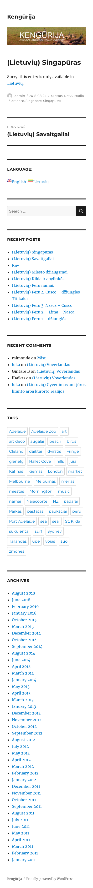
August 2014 (23, 653)
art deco (17, 101)
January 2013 (24, 706)
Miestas (56, 96)
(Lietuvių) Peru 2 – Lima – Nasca (43, 312)
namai (15, 501)
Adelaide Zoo (43, 431)
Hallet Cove (40, 461)
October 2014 (24, 639)
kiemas (35, 471)
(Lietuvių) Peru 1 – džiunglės (39, 318)
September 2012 (27, 733)
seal (56, 521)
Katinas (16, 471)
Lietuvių (15, 83)
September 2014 (27, 646)
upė (36, 541)
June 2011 (21, 826)
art (64, 431)
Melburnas (46, 481)
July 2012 (20, 746)
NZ (55, 501)
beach (55, 441)
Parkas (15, 511)
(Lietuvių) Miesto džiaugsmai (39, 272)
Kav (15, 265)
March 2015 (23, 626)
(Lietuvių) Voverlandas (48, 364)
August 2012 (23, 739)
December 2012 (26, 713)
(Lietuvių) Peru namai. (33, 285)
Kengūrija (21, 16)
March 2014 (23, 673)
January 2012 (24, 779)
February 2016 (25, 606)
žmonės (16, 551)
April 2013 (21, 693)
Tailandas (18, 541)
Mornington (41, 491)
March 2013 (23, 699)
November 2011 (26, 793)
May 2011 (20, 833)
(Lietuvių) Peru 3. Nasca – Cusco (42, 305)
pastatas (35, 511)
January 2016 (24, 613)
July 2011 (20, 819)
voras (50, 541)
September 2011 (27, 806)
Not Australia (74, 96)
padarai (71, 501)
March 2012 (23, 766)
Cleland (16, 451)
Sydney (54, 531)
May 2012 (21, 753)
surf (38, 531)
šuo (64, 541)
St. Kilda (72, 521)
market (75, 471)
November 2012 (26, 719)
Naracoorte (36, 501)
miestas (16, 491)
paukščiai (58, 511)
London (55, 471)
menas (67, 481)
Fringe (73, 451)
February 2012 (25, 773)
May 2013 (21, 686)
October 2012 (24, 726)
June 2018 (21, 599)
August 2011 (23, 813)
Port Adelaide (22, 521)
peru (76, 511)
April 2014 (21, 666)
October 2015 (24, 619)
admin (20, 96)
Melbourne (19, 481)
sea (43, 521)
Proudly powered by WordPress (49, 879)
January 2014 (24, 679)
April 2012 (21, 759)
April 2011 (21, 839)
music (64, 491)
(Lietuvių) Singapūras (32, 252)
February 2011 (25, 853)
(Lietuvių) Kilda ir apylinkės (38, 278)
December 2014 (26, 633)
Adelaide (17, 431)
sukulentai (19, 531)
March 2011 (22, 846)
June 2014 (21, 659)
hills (60, 461)
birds (71, 441)
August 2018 (23, 593)
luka (16, 364)
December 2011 (26, 786)
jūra (72, 461)
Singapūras (52, 101)
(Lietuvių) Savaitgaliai (33, 258)
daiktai (35, 451)
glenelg (16, 461)
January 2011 (24, 859)
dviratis (54, 451)
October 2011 (24, 799)
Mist (41, 358)
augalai (37, 441)
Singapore (34, 101)
